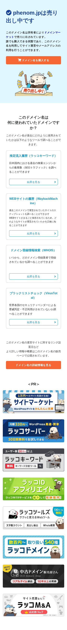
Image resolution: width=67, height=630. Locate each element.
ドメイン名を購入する (35, 60)
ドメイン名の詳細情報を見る (33, 365)
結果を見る (33, 181)
